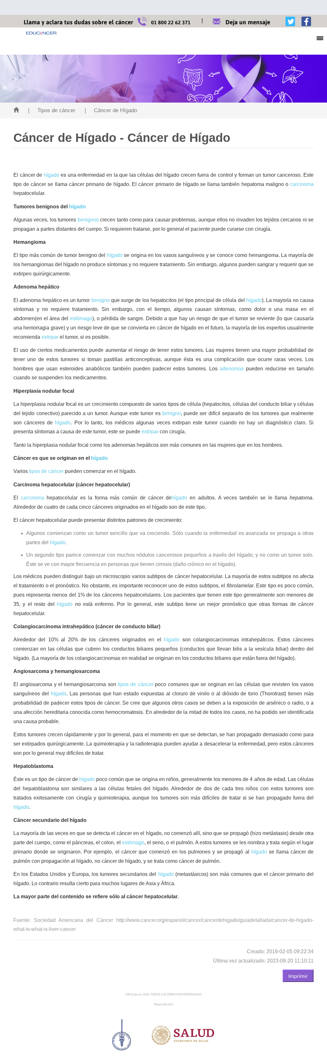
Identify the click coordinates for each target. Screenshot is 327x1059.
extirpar (50, 337)
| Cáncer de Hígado (111, 110)
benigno (100, 300)
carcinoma (302, 184)
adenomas (232, 368)
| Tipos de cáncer (51, 110)
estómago (81, 318)
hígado (51, 175)
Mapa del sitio (163, 1004)
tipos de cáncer (46, 471)
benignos (88, 219)
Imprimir (298, 975)
